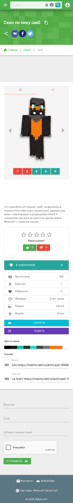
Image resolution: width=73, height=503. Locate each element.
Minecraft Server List (45, 490)
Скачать (26, 322)
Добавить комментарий (18, 432)
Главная (10, 50)
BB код (15, 360)
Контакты (24, 480)
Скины (27, 49)
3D (20, 90)
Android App (45, 480)
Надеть (26, 331)
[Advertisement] (36, 68)
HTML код (16, 374)
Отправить (17, 461)
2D (52, 90)
